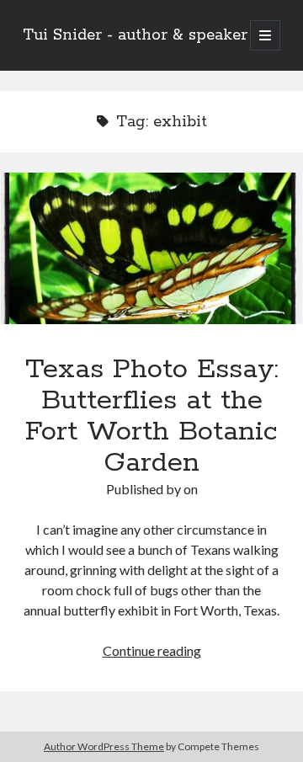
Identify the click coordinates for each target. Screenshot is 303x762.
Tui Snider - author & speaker (135, 35)
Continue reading (152, 650)
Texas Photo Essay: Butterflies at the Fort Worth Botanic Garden (151, 248)
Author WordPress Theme (104, 746)
